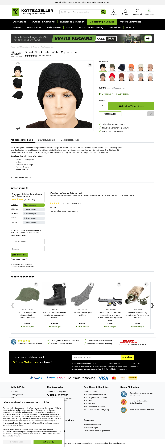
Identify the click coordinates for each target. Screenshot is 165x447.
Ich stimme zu (47, 442)
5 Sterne (14, 205)
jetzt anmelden (19, 255)
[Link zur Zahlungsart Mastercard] (114, 378)
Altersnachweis (90, 391)
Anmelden (128, 357)
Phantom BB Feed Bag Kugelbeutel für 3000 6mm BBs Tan (137, 315)
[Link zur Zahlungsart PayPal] (36, 378)
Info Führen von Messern (94, 407)
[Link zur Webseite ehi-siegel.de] (123, 402)
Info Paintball (89, 403)
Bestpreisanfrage (70, 140)
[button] (20, 22)
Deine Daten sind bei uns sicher (142, 410)
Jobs (13, 397)
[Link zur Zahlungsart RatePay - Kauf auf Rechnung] (61, 378)
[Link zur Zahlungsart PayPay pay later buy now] (51, 378)
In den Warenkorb (132, 106)
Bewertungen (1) (47, 140)
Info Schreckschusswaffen (95, 394)
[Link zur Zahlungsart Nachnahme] (133, 378)
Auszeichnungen (91, 428)
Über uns (14, 391)
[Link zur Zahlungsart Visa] (103, 378)
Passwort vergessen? (19, 259)
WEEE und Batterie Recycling (96, 410)
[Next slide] (18, 128)
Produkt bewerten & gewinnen (97, 431)
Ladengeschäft (17, 394)
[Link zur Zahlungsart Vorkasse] (123, 378)
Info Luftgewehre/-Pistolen (95, 397)
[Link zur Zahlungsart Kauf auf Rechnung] (82, 378)
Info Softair (88, 401)
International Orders (92, 425)
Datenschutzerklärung (11, 436)
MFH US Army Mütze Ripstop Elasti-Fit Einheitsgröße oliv (27, 315)
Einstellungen (16, 442)
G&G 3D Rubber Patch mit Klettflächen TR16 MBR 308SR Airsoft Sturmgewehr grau (110, 316)
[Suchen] (103, 12)
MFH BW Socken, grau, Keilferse (82, 314)
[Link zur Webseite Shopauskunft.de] (123, 394)
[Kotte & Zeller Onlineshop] (32, 12)
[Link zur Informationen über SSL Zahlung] (123, 410)
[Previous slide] (18, 63)
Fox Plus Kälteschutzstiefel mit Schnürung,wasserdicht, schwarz (55, 315)
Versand (122, 88)
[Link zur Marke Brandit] (16, 54)
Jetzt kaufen (110, 114)
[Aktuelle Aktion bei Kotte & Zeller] (82, 38)
